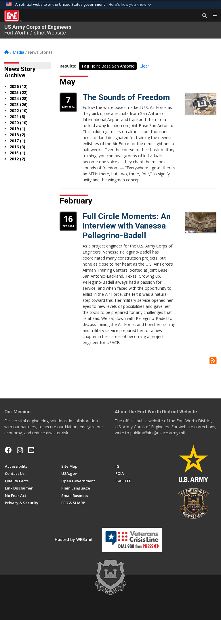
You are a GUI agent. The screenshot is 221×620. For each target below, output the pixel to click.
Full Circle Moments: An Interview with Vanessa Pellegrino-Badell (127, 226)
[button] (130, 4)
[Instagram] (20, 450)
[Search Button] (202, 16)
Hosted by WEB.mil (73, 539)
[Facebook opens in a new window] (8, 450)
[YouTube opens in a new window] (31, 450)
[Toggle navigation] (212, 16)
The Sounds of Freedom (126, 97)
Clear (144, 66)
